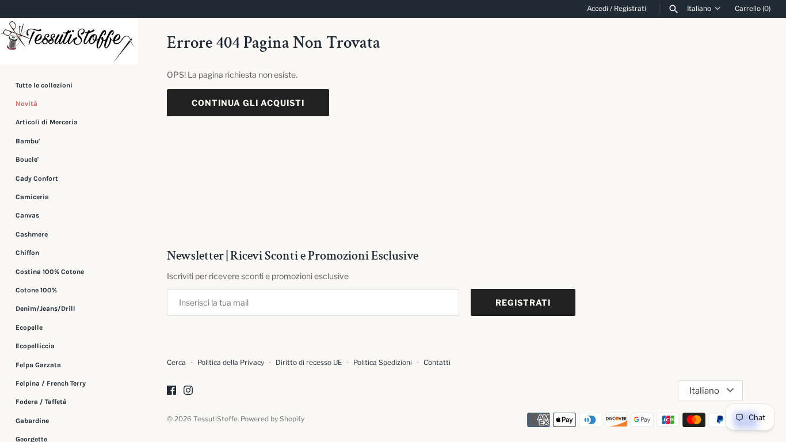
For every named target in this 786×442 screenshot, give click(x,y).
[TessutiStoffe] (69, 41)
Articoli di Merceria (47, 122)
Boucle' (27, 159)
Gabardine (32, 421)
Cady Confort (37, 178)
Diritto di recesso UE (309, 363)
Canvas (27, 215)
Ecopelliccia (35, 346)
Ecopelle (29, 327)
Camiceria (32, 197)
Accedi (597, 9)
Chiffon (27, 253)
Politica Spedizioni (382, 363)
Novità (26, 104)
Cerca (176, 363)
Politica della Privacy (230, 363)
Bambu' (28, 141)
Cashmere (32, 234)
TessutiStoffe (215, 419)
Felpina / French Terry (51, 383)
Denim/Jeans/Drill (45, 308)
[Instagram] (188, 391)
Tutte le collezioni (44, 85)
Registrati (630, 9)
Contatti (437, 363)
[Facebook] (171, 391)
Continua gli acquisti (248, 103)
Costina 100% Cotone (50, 272)
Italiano (699, 9)
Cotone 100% (36, 290)
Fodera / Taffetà (41, 402)
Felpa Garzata (38, 365)
